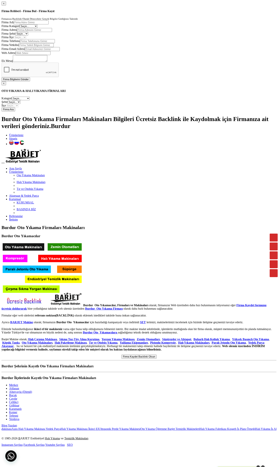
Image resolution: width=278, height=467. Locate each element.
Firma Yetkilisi (10, 45)
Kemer (13, 412)
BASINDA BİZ (26, 209)
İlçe (4, 105)
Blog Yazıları (9, 425)
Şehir (5, 101)
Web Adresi (9, 52)
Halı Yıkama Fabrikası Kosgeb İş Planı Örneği (216, 428)
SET (143, 322)
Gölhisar (14, 405)
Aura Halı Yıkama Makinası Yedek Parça (25, 428)
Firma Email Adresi (13, 49)
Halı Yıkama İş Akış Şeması (261, 428)
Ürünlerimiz (16, 135)
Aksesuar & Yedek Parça (24, 195)
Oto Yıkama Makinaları (31, 175)
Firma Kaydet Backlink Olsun (139, 356)
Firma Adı (8, 22)
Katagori (7, 98)
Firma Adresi (9, 29)
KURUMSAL (25, 202)
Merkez (13, 385)
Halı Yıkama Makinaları (31, 182)
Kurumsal (15, 199)
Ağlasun (14, 388)
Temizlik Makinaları (76, 438)
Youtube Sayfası (55, 444)
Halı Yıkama (52, 438)
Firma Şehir (9, 33)
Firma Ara (8, 109)
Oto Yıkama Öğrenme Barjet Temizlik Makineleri (159, 428)
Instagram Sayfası (12, 444)
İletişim (13, 219)
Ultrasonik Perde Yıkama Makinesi (108, 428)
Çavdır (13, 398)
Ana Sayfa (15, 168)
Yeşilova (14, 419)
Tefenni (13, 415)
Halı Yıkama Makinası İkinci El (69, 428)
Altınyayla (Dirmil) (20, 391)
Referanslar (16, 216)
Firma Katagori (11, 26)
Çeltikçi (13, 402)
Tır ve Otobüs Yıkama (30, 188)
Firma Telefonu (11, 41)
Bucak (13, 395)
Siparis (13, 138)
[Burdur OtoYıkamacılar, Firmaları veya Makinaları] (42, 305)
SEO (70, 444)
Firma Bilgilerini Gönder (16, 79)
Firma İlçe (8, 37)
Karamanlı (15, 408)
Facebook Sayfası (34, 444)
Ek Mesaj (7, 60)
